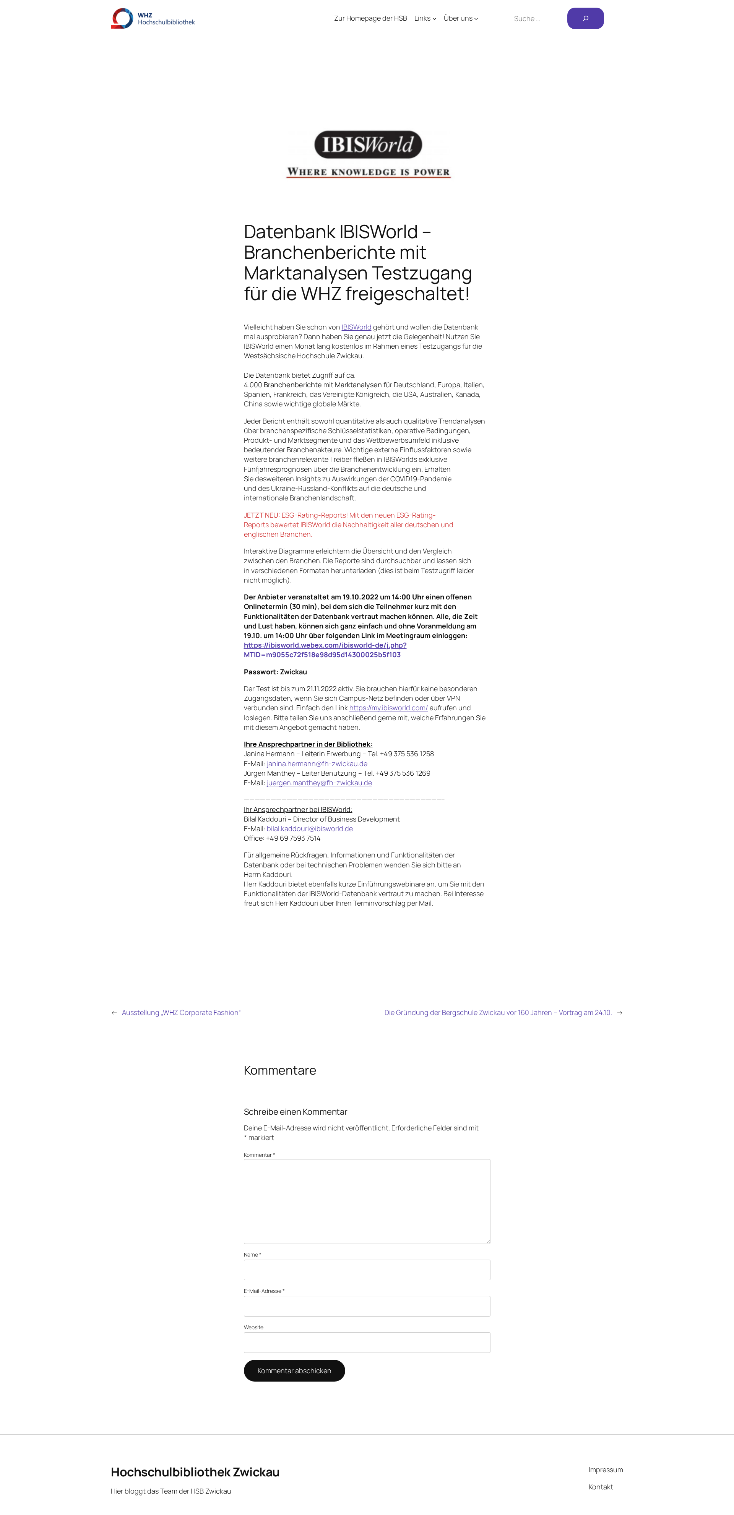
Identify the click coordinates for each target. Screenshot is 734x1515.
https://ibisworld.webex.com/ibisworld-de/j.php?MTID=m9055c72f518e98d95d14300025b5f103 (325, 649)
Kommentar (259, 1154)
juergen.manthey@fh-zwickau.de (319, 782)
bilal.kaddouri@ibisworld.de (310, 828)
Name (252, 1254)
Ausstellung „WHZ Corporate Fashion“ (181, 1012)
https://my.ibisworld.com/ (388, 707)
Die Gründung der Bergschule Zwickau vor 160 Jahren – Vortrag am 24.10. (498, 1012)
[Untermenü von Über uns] (476, 18)
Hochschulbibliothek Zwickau (195, 1471)
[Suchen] (585, 18)
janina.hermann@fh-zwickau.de (317, 763)
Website (253, 1327)
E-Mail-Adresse (264, 1290)
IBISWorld (357, 326)
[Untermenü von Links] (434, 18)
